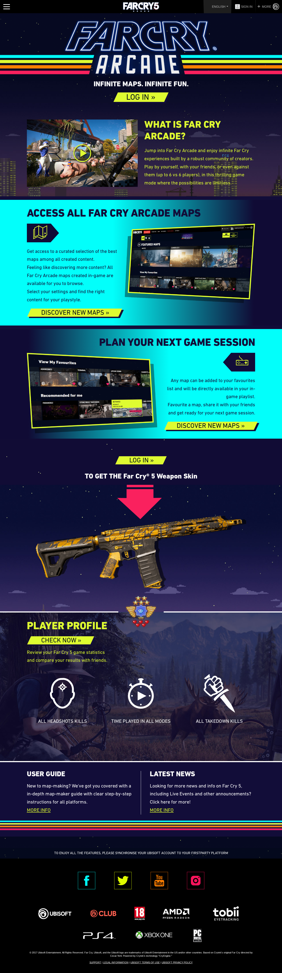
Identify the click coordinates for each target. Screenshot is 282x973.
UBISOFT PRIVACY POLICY (177, 962)
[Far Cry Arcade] (141, 49)
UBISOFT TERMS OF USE (145, 962)
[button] (141, 97)
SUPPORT (95, 962)
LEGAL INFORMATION (115, 962)
